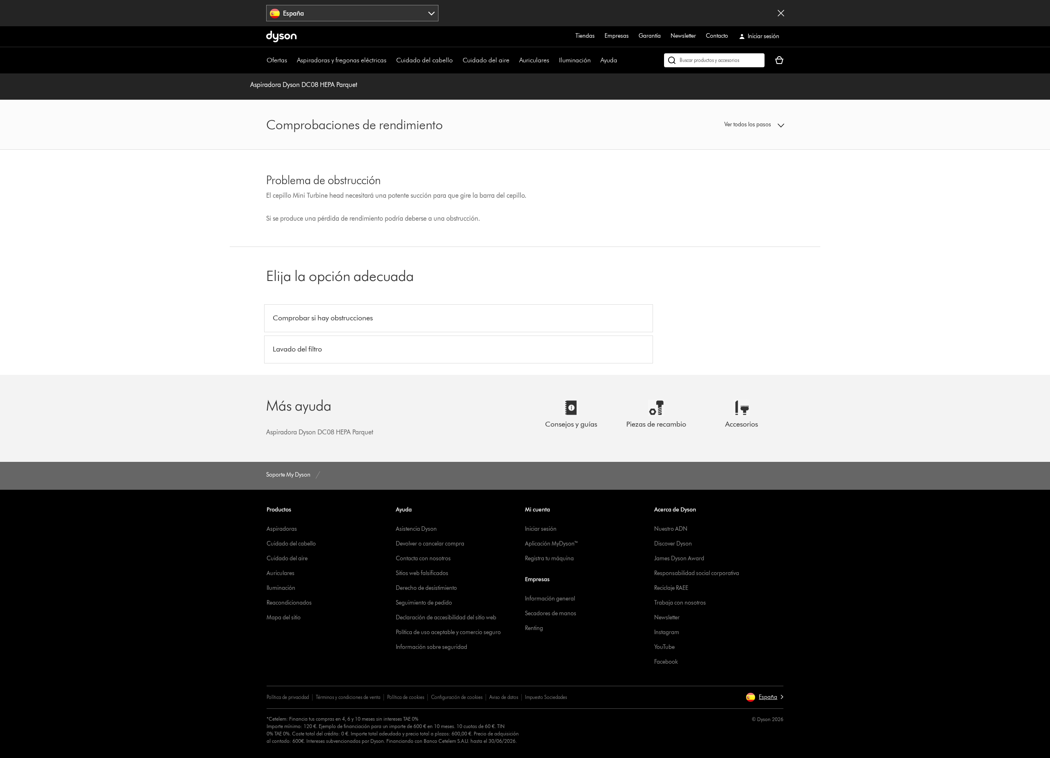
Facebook (666, 661)
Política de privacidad (288, 697)
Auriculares (534, 60)
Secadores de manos (550, 613)
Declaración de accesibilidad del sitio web (446, 617)
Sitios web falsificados (422, 573)
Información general (550, 598)
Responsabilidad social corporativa (696, 573)
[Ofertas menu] (291, 60)
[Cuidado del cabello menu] (457, 60)
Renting (534, 628)
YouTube (664, 647)
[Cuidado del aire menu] (513, 60)
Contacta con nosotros (423, 558)
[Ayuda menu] (621, 60)
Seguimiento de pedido (424, 602)
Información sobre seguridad (431, 647)
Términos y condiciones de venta (348, 697)
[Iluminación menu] (595, 60)
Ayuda (608, 60)
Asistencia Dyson (416, 528)
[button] (724, 125)
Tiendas (585, 35)
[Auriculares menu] (553, 60)
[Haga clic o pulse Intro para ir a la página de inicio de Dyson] (281, 36)
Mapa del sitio (284, 617)
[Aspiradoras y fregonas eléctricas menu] (390, 60)
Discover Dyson (673, 543)
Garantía (650, 35)
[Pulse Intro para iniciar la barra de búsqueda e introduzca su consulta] (714, 60)
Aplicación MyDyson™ (551, 543)
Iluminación (575, 60)
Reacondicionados (289, 602)
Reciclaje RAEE (671, 587)
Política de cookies (405, 697)
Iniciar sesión (541, 528)
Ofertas (277, 60)
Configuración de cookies (456, 697)
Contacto (717, 35)
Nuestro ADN (670, 528)
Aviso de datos (503, 697)
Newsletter (683, 35)
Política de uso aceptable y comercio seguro (448, 632)
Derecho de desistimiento (426, 587)
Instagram (666, 632)
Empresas (617, 35)
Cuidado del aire (486, 60)
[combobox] (352, 13)
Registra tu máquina (549, 558)
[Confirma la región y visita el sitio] (781, 13)
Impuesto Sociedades (546, 697)
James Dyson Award (679, 558)
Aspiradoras (282, 528)
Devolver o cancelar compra (430, 543)
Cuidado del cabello (424, 60)
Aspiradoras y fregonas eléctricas (341, 60)
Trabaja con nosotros (680, 602)
